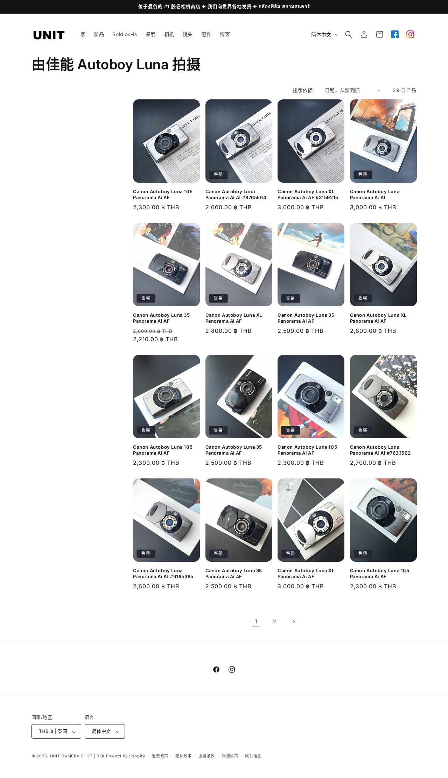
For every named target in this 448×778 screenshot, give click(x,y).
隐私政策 (183, 756)
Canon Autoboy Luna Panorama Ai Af (375, 194)
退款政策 (160, 756)
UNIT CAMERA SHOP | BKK (77, 756)
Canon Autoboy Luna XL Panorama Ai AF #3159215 (308, 194)
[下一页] (293, 621)
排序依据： (305, 90)
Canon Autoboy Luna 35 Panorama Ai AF (161, 318)
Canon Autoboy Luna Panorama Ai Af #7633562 (380, 450)
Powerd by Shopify (125, 756)
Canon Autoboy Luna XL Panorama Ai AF (233, 318)
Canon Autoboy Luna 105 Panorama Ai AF (162, 194)
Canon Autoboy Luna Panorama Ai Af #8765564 (236, 194)
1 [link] (256, 621)
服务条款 (206, 756)
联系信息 (253, 756)
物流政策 (230, 756)
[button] (348, 34)
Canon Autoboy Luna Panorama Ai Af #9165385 (163, 573)
